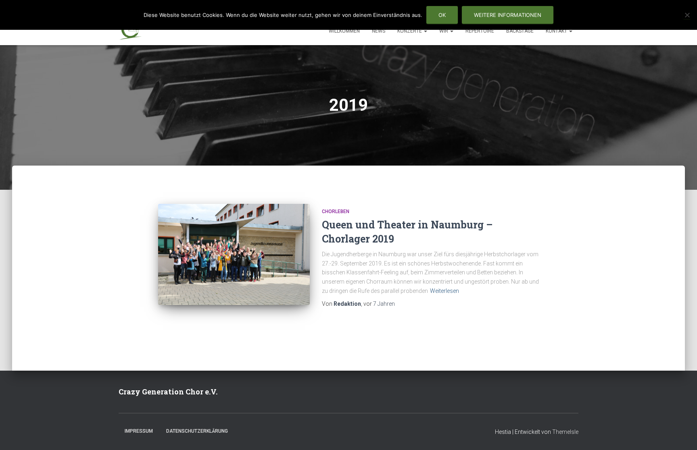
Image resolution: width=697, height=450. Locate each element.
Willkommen (344, 31)
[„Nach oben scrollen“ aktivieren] (681, 434)
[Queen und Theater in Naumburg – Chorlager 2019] (234, 254)
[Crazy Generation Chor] (130, 31)
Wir (444, 31)
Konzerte (410, 31)
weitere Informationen (507, 15)
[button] (425, 31)
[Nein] (687, 15)
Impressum (139, 431)
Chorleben (335, 211)
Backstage (520, 31)
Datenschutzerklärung (197, 431)
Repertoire (479, 31)
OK (442, 15)
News (378, 31)
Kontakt (557, 31)
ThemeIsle (565, 432)
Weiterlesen (444, 291)
